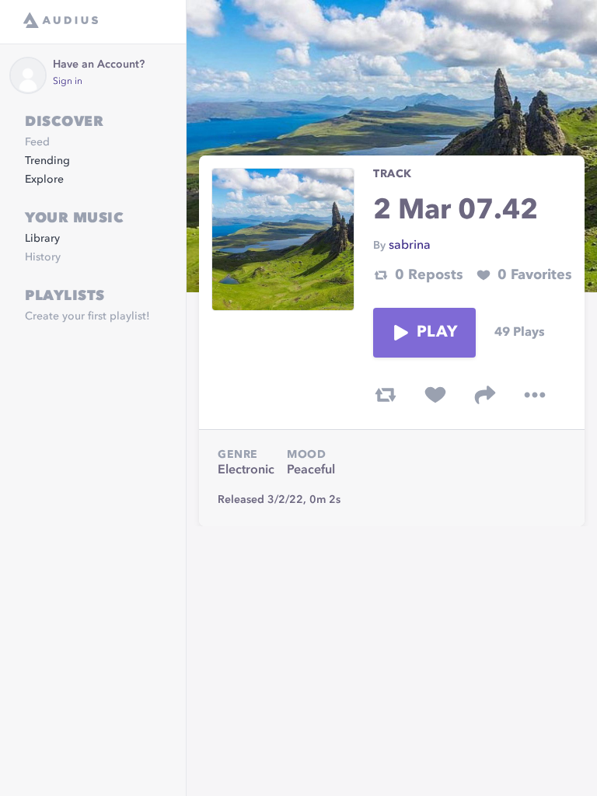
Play (437, 332)
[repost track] (385, 394)
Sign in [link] (67, 81)
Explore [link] (44, 179)
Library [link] (42, 238)
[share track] (485, 394)
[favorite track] (435, 394)
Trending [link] (47, 160)
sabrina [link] (410, 245)
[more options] (534, 394)
